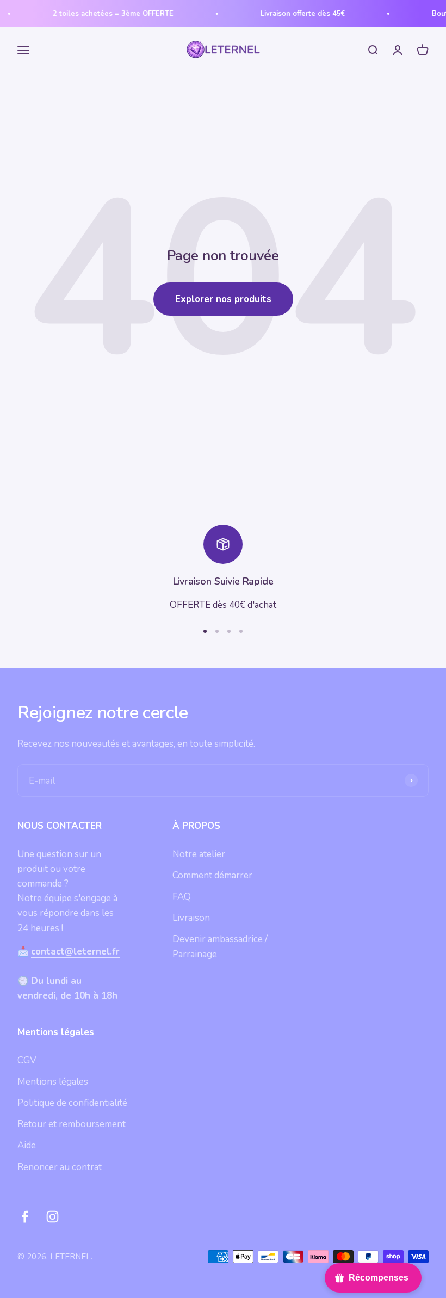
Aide (26, 1145)
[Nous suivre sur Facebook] (24, 1216)
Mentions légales (52, 1081)
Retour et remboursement (71, 1124)
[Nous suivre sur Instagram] (52, 1216)
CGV (26, 1060)
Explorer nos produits (223, 299)
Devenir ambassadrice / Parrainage (220, 946)
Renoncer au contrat (59, 1167)
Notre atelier (198, 854)
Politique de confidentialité (72, 1103)
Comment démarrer (212, 875)
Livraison (191, 918)
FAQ (181, 896)
